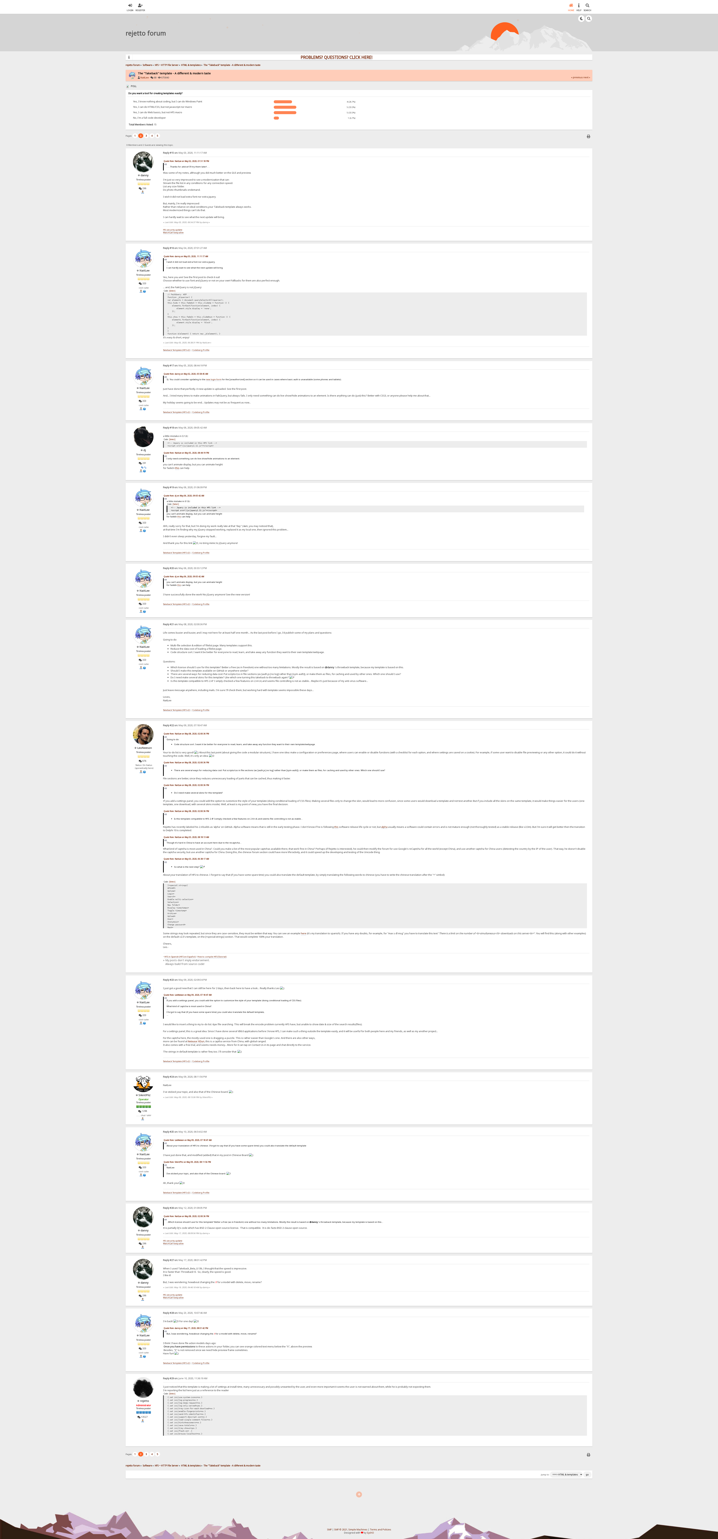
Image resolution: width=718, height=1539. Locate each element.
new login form (213, 379)
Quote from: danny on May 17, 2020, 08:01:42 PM (186, 1328)
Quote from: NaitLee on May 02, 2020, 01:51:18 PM (186, 161)
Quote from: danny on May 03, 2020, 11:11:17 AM (186, 256)
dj (144, 450)
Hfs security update (172, 229)
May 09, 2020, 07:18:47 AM (185, 725)
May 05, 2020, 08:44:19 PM (185, 365)
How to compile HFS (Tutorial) (211, 956)
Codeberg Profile (200, 350)
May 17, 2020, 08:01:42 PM (185, 1260)
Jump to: (545, 1474)
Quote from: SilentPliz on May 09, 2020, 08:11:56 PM (187, 1162)
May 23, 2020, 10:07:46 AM (185, 1312)
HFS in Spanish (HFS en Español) (180, 956)
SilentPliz (145, 1095)
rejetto (144, 1401)
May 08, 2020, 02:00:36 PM (185, 624)
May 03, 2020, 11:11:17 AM (185, 152)
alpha (384, 827)
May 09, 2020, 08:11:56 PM (185, 1076)
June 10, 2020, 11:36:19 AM (185, 1378)
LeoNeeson (144, 748)
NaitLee (144, 77)
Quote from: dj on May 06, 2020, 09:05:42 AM (184, 495)
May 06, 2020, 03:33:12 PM (185, 568)
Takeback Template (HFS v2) (176, 350)
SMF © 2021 (340, 1529)
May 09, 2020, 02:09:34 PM (185, 979)
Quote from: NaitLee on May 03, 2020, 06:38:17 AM (186, 859)
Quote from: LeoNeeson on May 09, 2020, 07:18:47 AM (188, 995)
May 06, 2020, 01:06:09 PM (185, 487)
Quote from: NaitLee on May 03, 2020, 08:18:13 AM (186, 837)
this (177, 468)
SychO (370, 1532)
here (303, 933)
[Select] (172, 290)
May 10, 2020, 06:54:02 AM (185, 1131)
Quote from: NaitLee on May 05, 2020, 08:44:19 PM (186, 453)
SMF (329, 1529)
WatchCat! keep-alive (173, 232)
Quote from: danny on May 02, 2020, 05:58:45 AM (186, 374)
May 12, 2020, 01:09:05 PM (185, 1207)
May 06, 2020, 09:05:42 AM (185, 427)
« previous (577, 77)
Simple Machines (357, 1529)
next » (586, 77)
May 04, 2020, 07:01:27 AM (185, 248)
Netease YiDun (196, 1041)
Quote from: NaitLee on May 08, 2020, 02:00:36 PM (186, 733)
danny (145, 175)
